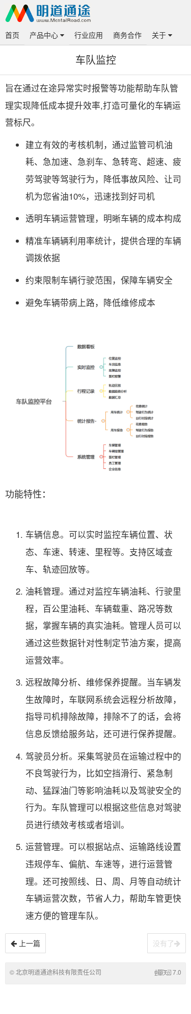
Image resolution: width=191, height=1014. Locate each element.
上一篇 (28, 943)
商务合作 (127, 35)
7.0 (177, 972)
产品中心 (45, 35)
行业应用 (88, 35)
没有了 (163, 943)
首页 (12, 35)
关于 (160, 35)
